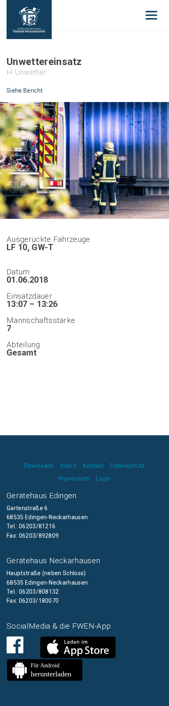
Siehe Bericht (25, 90)
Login (103, 478)
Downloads (39, 465)
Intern (68, 465)
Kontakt (93, 465)
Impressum (74, 478)
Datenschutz (127, 465)
